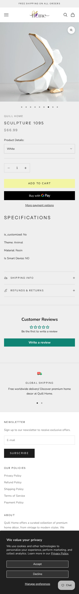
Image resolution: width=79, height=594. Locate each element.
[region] (39, 383)
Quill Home (13, 116)
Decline (37, 574)
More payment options (39, 205)
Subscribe (19, 453)
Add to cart (39, 183)
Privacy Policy (12, 476)
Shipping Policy (13, 489)
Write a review (40, 342)
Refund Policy (12, 482)
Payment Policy (13, 502)
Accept (37, 564)
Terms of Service (14, 496)
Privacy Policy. (60, 553)
